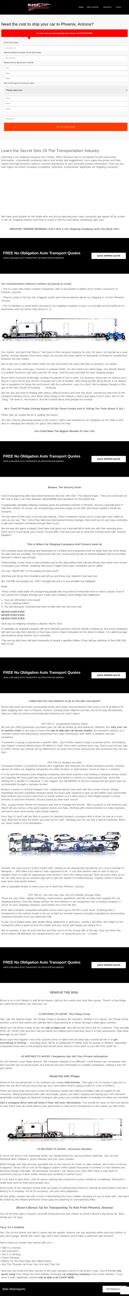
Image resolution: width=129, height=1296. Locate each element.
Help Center (92, 7)
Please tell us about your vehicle (19, 62)
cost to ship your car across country (71, 730)
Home (80, 7)
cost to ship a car (55, 1027)
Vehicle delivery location (22, 52)
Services (107, 7)
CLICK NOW (66, 1277)
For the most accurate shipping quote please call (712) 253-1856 (64, 33)
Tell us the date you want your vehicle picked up (26, 113)
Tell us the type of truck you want (19, 83)
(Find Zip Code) (11, 42)
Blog (118, 7)
